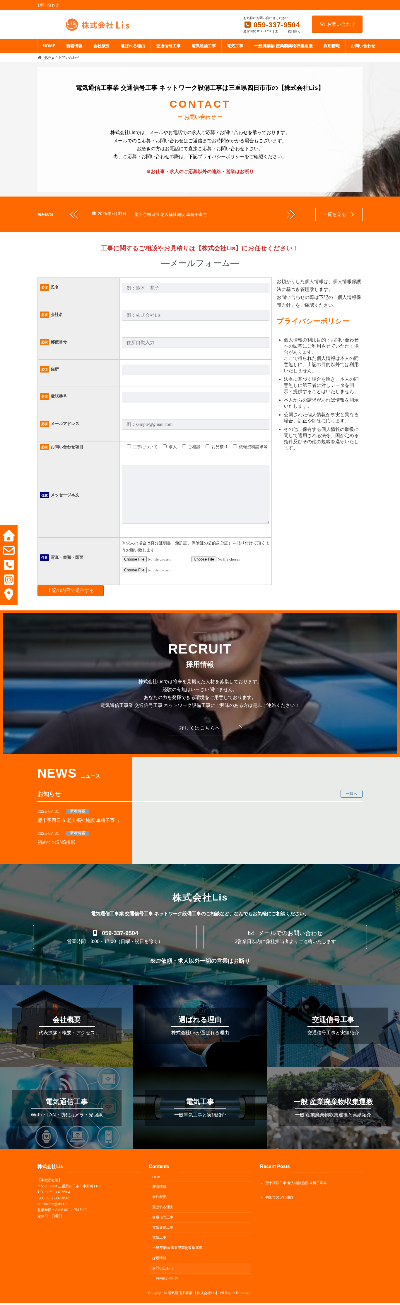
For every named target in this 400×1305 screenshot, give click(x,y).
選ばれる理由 (162, 1207)
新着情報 (77, 811)
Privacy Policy (167, 1278)
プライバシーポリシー (313, 321)
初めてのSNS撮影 (56, 842)
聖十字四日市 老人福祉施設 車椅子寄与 (171, 214)
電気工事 (159, 1237)
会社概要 (159, 1197)
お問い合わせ (341, 24)
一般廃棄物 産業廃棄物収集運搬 (177, 1248)
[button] (291, 214)
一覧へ (351, 793)
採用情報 (159, 1258)
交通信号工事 (162, 1217)
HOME (157, 1177)
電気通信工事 (162, 1227)
